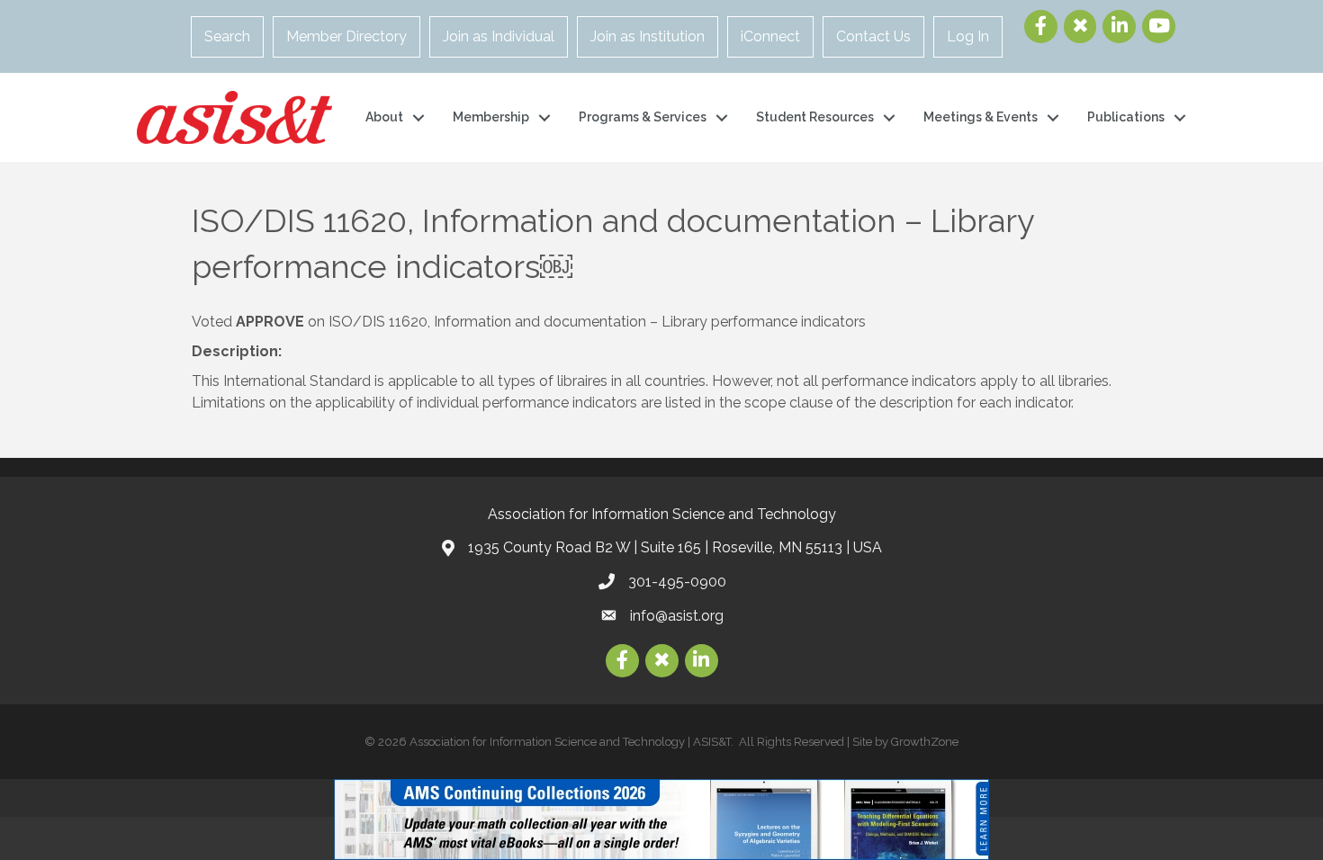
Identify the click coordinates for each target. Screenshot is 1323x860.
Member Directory (346, 36)
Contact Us (873, 36)
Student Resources (815, 117)
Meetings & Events (980, 117)
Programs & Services (642, 117)
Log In (968, 36)
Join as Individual (498, 36)
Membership (491, 117)
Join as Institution (647, 36)
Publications (1126, 117)
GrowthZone (924, 741)
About (384, 117)
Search (227, 36)
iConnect (770, 36)
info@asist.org (677, 615)
